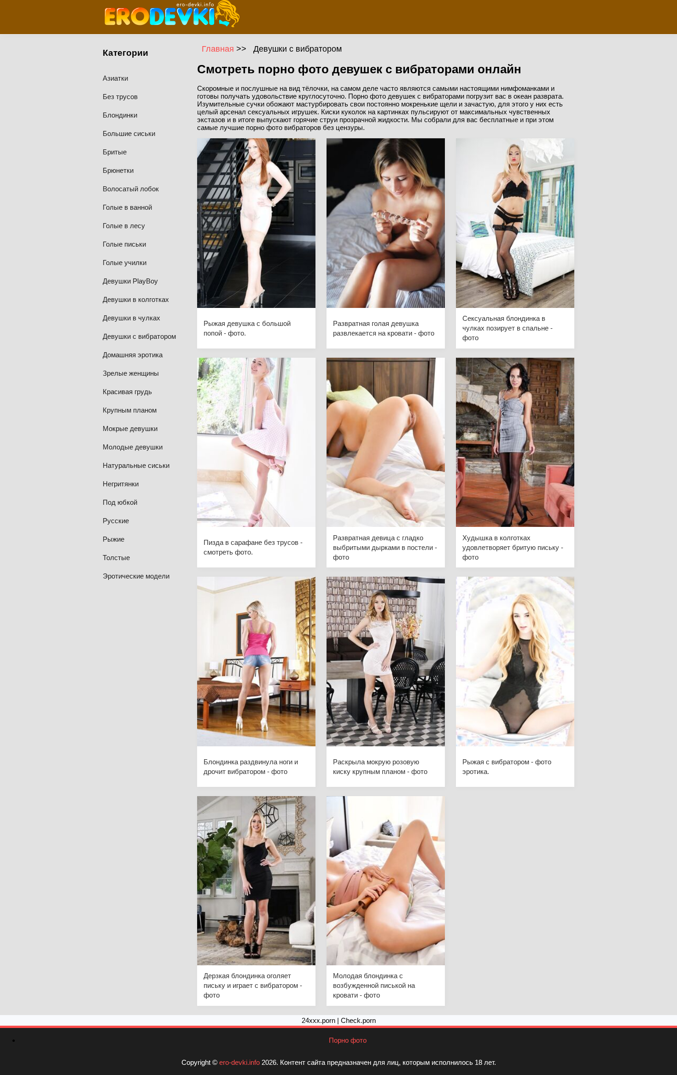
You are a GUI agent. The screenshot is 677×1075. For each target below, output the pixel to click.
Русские (116, 521)
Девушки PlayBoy (130, 281)
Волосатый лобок (131, 189)
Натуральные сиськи (136, 465)
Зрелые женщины (131, 373)
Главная (219, 48)
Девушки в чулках (131, 318)
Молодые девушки (133, 447)
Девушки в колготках (136, 299)
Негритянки (121, 484)
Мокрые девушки (130, 428)
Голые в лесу (124, 226)
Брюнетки (118, 170)
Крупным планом (130, 410)
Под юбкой (120, 502)
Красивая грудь (127, 392)
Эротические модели (136, 576)
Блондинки (120, 115)
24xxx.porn (318, 1020)
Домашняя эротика (133, 355)
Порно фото (348, 1040)
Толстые (116, 557)
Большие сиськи (129, 133)
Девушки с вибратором (139, 336)
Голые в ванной (127, 207)
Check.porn (358, 1020)
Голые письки (124, 244)
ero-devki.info (239, 1062)
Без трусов (120, 96)
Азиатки (115, 78)
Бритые (115, 152)
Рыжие (113, 539)
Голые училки (124, 262)
